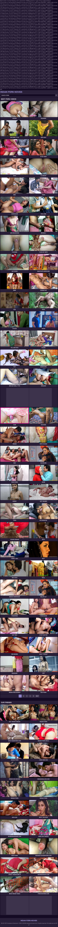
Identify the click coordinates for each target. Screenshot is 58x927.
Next (37, 696)
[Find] (56, 95)
